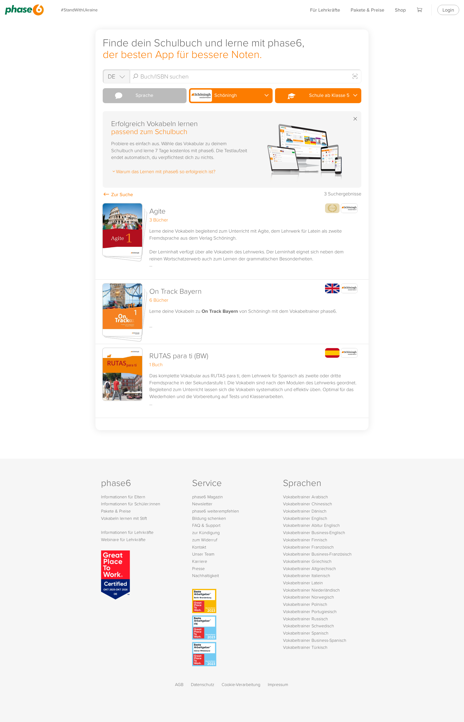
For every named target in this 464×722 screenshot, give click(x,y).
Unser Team (203, 554)
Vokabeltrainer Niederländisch (311, 590)
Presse (198, 568)
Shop (400, 9)
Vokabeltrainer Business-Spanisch (314, 640)
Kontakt (199, 547)
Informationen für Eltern (123, 497)
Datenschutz (202, 684)
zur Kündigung (206, 532)
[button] (232, 240)
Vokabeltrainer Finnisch (305, 540)
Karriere (199, 561)
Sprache (143, 95)
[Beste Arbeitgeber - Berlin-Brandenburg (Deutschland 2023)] (233, 601)
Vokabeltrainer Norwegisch (308, 597)
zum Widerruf (204, 540)
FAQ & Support (206, 525)
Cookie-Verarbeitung (241, 684)
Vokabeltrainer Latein (303, 583)
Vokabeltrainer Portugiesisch (310, 611)
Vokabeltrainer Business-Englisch (314, 532)
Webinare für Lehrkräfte (123, 539)
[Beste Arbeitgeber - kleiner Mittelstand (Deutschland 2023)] (233, 654)
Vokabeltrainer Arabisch (305, 497)
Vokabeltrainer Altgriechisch (309, 568)
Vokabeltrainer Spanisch (305, 633)
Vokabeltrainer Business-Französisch (317, 554)
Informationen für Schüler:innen (130, 504)
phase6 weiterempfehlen (215, 511)
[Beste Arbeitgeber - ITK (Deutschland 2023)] (233, 627)
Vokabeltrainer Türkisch (305, 647)
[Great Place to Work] (115, 574)
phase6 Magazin (207, 497)
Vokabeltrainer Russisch (305, 619)
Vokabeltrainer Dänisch (304, 511)
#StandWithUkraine (79, 10)
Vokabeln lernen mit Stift (124, 518)
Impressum (278, 684)
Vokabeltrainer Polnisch (305, 604)
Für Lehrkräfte (325, 9)
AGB (179, 684)
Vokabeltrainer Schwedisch (308, 626)
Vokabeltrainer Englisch (305, 518)
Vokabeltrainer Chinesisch (307, 504)
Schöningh (225, 95)
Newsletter (202, 504)
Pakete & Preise (367, 9)
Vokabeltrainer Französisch (308, 547)
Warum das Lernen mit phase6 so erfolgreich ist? (165, 171)
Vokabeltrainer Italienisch (306, 575)
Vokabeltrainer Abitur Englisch (311, 525)
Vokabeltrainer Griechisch (307, 561)
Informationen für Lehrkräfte (127, 532)
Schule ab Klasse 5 (328, 95)
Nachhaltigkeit (205, 575)
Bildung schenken (209, 518)
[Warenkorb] (420, 10)
